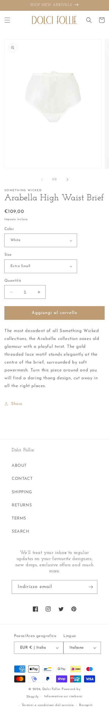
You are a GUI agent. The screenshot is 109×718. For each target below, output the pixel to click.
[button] (7, 20)
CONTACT (22, 479)
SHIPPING (22, 492)
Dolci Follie (51, 689)
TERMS (19, 518)
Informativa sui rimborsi (63, 696)
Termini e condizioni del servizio (48, 705)
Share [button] (16, 404)
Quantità (12, 280)
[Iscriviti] (90, 587)
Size (8, 255)
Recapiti (86, 705)
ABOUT (19, 466)
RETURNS (22, 505)
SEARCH (20, 531)
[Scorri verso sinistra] (41, 179)
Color (9, 229)
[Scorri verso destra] (67, 179)
